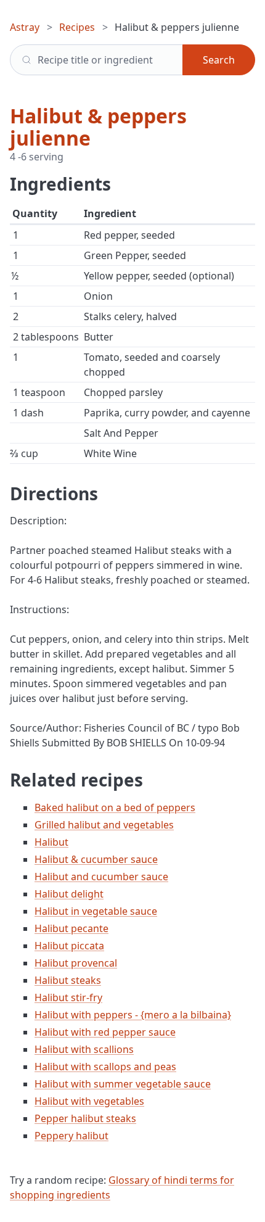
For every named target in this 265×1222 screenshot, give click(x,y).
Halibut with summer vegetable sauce (123, 1084)
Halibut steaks (68, 980)
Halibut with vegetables (89, 1101)
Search (219, 60)
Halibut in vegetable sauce (96, 911)
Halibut (51, 842)
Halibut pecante (71, 928)
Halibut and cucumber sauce (101, 876)
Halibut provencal (76, 963)
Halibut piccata (69, 945)
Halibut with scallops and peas (105, 1066)
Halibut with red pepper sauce (105, 1032)
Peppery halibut (71, 1135)
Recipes (77, 27)
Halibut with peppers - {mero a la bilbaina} (133, 1015)
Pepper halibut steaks (85, 1118)
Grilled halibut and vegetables (104, 825)
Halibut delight (69, 894)
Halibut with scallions (84, 1049)
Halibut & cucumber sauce (96, 859)
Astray (24, 27)
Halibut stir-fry (68, 997)
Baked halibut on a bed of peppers (115, 807)
